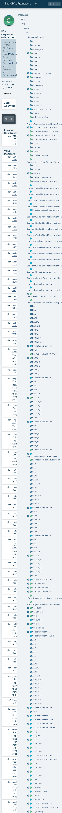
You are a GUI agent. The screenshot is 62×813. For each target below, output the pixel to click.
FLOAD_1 (36, 524)
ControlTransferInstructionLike (44, 290)
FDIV (34, 512)
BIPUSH (35, 151)
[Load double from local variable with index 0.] (30, 362)
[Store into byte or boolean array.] (30, 147)
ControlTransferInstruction (42, 284)
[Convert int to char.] (30, 644)
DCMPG (35, 330)
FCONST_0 (36, 496)
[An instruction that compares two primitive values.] (30, 181)
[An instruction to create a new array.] (30, 293)
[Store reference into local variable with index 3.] (30, 105)
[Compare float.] (30, 488)
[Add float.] (30, 476)
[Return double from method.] (30, 394)
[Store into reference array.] (30, 45)
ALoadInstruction (41, 73)
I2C (34, 644)
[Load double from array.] (30, 322)
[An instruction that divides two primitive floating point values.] (30, 595)
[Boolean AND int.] (30, 672)
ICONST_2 (36, 688)
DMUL (34, 382)
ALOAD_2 (36, 65)
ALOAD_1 (36, 61)
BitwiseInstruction (42, 155)
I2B (34, 640)
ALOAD (35, 53)
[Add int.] (30, 664)
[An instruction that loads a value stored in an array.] (30, 135)
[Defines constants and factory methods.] (28, 616)
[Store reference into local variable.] (30, 89)
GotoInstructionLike (43, 636)
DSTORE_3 (36, 413)
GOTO (34, 616)
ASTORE (35, 89)
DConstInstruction (42, 346)
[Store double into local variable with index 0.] (30, 402)
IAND (34, 672)
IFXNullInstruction (42, 803)
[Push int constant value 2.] (30, 688)
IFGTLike (36, 751)
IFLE (34, 763)
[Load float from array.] (30, 480)
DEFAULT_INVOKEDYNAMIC (44, 354)
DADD (34, 318)
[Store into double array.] (30, 326)
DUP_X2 (35, 445)
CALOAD (35, 165)
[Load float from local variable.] (30, 516)
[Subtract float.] (30, 576)
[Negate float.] (30, 544)
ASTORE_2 (36, 101)
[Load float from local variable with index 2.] (30, 528)
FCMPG (35, 488)
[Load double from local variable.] (30, 358)
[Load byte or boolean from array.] (30, 143)
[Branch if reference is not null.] (30, 791)
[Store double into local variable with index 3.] (30, 413)
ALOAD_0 (36, 57)
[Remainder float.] (30, 548)
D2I (34, 310)
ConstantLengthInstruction (41, 272)
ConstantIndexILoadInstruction (44, 247)
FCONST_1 (36, 500)
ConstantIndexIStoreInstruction (44, 253)
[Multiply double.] (30, 382)
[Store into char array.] (30, 169)
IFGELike (36, 743)
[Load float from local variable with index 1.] (30, 524)
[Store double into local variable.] (30, 398)
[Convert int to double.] (30, 648)
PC (13, 407)
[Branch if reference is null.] (30, 799)
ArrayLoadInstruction (43, 135)
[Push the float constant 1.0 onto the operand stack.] (30, 500)
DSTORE (35, 398)
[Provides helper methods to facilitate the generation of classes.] (30, 177)
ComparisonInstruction (44, 181)
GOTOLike (36, 620)
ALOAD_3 (36, 69)
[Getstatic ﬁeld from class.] (30, 612)
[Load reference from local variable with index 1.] (30, 61)
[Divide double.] (30, 350)
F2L (34, 472)
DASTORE (36, 326)
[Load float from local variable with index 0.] (30, 520)
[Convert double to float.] (30, 306)
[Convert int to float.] (30, 652)
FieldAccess (38, 583)
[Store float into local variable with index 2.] (30, 568)
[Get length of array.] (30, 85)
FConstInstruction (42, 508)
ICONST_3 (36, 692)
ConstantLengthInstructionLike (44, 278)
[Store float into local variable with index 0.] (30, 560)
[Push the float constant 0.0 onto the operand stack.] (30, 496)
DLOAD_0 (36, 362)
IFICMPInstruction (42, 755)
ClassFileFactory (41, 177)
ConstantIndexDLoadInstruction (44, 223)
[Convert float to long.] (30, 472)
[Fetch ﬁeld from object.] (30, 608)
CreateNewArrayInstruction (41, 296)
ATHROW (35, 113)
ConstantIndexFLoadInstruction (44, 235)
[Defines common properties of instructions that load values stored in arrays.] (28, 135)
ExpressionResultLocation (46, 460)
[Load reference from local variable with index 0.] (30, 57)
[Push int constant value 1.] (30, 684)
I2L (34, 656)
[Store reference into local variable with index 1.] (30, 97)
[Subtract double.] (30, 417)
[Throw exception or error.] (30, 113)
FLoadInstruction (41, 536)
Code (15, 547)
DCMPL (35, 334)
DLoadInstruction (41, 378)
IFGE (34, 740)
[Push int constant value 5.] (30, 700)
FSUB (34, 576)
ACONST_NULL (38, 49)
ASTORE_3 (36, 105)
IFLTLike (36, 775)
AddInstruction (40, 117)
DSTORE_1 (36, 406)
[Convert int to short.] (30, 660)
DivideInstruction (42, 449)
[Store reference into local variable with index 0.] (30, 93)
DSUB (34, 417)
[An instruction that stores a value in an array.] (30, 139)
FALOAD (35, 480)
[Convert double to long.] (30, 314)
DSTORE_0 (36, 402)
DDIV (34, 350)
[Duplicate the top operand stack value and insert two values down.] (30, 441)
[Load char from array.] (30, 165)
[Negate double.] (30, 386)
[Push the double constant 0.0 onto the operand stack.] (30, 338)
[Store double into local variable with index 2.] (30, 409)
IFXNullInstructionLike (45, 807)
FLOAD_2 (36, 528)
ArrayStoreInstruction (44, 139)
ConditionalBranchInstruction (43, 200)
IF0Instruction (40, 716)
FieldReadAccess (41, 587)
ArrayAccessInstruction (45, 131)
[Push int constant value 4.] (30, 696)
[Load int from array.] (30, 668)
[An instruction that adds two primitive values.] (30, 117)
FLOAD (35, 516)
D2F (34, 306)
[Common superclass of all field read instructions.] (30, 587)
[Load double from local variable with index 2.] (30, 370)
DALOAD (35, 322)
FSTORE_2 (36, 568)
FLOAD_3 (36, 532)
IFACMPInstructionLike (44, 728)
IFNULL (35, 795)
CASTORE (36, 169)
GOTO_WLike (38, 628)
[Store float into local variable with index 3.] (30, 572)
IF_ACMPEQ (37, 811)
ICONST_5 (36, 700)
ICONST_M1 (37, 704)
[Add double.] (30, 318)
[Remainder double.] (30, 390)
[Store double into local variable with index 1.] (30, 406)
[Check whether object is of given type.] (30, 173)
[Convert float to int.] (30, 468)
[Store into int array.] (30, 676)
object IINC (8, 37)
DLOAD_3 (36, 374)
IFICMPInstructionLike (44, 759)
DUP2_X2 (36, 437)
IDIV (34, 712)
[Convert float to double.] (30, 464)
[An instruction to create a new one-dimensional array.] (30, 300)
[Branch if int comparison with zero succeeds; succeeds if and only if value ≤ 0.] (30, 767)
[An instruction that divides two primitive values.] (30, 449)
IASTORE (36, 676)
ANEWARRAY (37, 77)
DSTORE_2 (36, 409)
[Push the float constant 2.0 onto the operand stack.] (30, 504)
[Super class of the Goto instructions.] (30, 636)
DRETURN (36, 394)
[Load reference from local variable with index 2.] (30, 65)
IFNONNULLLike (39, 791)
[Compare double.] (30, 330)
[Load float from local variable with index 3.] (30, 532)
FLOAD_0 (36, 520)
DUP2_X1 (36, 433)
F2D (34, 464)
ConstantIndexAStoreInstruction (44, 217)
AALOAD (35, 41)
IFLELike (36, 767)
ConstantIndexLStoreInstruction (44, 266)
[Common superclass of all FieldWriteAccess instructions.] (30, 591)
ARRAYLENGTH (38, 85)
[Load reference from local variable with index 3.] (30, 69)
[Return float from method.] (30, 552)
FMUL (34, 540)
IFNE (34, 779)
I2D (34, 648)
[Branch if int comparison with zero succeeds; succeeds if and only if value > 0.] (30, 751)
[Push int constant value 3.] (30, 692)
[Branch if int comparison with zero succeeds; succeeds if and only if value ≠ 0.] (30, 783)
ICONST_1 (36, 684)
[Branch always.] (30, 620)
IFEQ (34, 732)
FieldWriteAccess (41, 591)
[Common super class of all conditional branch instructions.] (30, 204)
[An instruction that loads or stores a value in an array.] (30, 131)
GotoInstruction (41, 632)
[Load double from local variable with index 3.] (30, 374)
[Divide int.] (30, 712)
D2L (34, 314)
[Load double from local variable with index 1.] (30, 366)
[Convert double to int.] (30, 310)
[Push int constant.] (30, 704)
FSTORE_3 (36, 572)
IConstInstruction (42, 708)
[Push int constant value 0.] (30, 680)
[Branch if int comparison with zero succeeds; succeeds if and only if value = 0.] (30, 736)
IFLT (34, 771)
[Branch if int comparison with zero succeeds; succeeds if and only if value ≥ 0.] (30, 743)
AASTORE (36, 45)
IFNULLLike (38, 799)
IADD (34, 664)
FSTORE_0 (36, 560)
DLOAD (35, 358)
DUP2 (34, 429)
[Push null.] (30, 49)
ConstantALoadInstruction (46, 210)
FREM (34, 548)
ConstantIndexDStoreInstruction (44, 229)
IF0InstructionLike (42, 720)
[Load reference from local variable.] (30, 53)
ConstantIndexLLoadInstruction (44, 259)
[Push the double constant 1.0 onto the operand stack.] (30, 342)
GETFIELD (36, 608)
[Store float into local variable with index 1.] (30, 564)
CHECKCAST (37, 173)
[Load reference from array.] (30, 41)
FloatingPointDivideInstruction (44, 598)
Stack (15, 387)
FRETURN (36, 552)
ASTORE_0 (36, 93)
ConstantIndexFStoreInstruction (44, 241)
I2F (34, 652)
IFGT (34, 747)
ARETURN (36, 81)
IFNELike (36, 783)
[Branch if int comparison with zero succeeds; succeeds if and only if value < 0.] (30, 775)
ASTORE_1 (36, 97)
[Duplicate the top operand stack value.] (30, 425)
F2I (34, 468)
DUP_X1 (35, 441)
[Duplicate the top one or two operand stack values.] (30, 429)
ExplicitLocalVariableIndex (42, 456)
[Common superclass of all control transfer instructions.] (30, 287)
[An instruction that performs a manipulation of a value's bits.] (30, 155)
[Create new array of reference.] (30, 77)
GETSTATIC (37, 612)
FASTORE (36, 484)
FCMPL (35, 492)
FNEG (34, 544)
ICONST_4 (36, 696)
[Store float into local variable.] (30, 556)
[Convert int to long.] (30, 656)
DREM (34, 390)
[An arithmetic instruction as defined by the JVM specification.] (30, 127)
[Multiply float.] (30, 540)
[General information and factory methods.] (28, 77)
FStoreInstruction (42, 579)
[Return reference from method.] (30, 81)
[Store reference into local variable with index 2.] (30, 101)
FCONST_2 (36, 504)
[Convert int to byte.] (30, 640)
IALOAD (35, 668)
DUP (34, 425)
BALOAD (35, 143)
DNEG (34, 386)
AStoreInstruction (42, 109)
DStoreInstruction (42, 421)
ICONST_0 (36, 680)
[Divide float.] (30, 512)
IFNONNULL (37, 787)
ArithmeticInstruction (44, 127)
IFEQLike (36, 736)
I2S (34, 660)
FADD (34, 476)
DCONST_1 (36, 342)
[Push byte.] (30, 151)
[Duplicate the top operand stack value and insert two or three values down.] (30, 445)
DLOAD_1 (36, 366)
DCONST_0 (36, 338)
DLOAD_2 (36, 370)
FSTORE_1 (36, 564)
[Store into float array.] (30, 484)
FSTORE (35, 556)
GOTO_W (35, 624)
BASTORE (36, 147)
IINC (4, 30)
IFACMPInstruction (42, 724)
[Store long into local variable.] (30, 421)
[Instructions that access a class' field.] (30, 583)
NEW (14, 290)
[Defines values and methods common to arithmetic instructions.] (28, 127)
